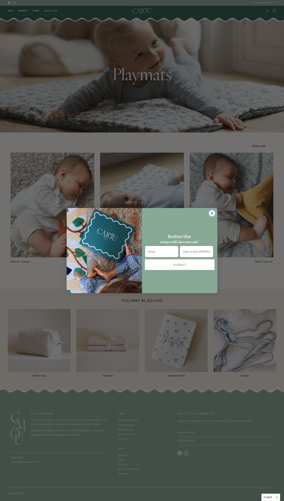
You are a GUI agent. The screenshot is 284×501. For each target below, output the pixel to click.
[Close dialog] (212, 213)
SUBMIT (179, 265)
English (268, 497)
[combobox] (270, 497)
